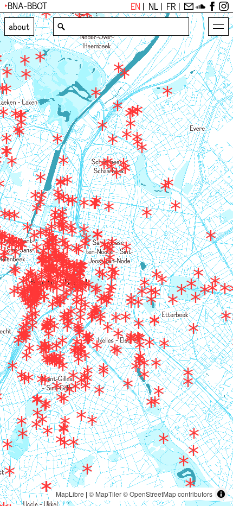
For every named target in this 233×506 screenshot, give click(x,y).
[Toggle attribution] (221, 494)
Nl (154, 7)
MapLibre (70, 493)
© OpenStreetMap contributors (167, 493)
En (137, 7)
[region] (116, 259)
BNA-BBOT (27, 6)
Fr (172, 7)
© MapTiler (105, 493)
